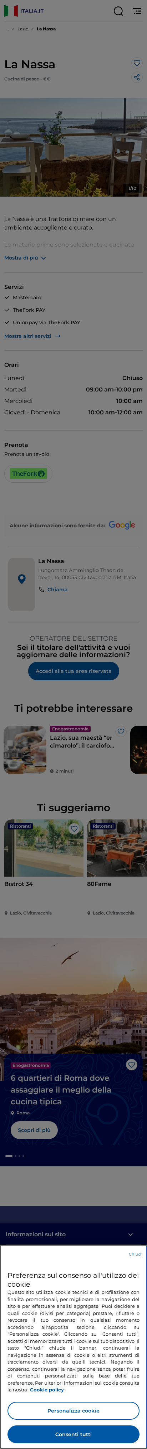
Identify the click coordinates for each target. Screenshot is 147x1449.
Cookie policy (47, 1390)
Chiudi (135, 1254)
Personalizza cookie (73, 1411)
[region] (73, 1347)
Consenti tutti (73, 1434)
